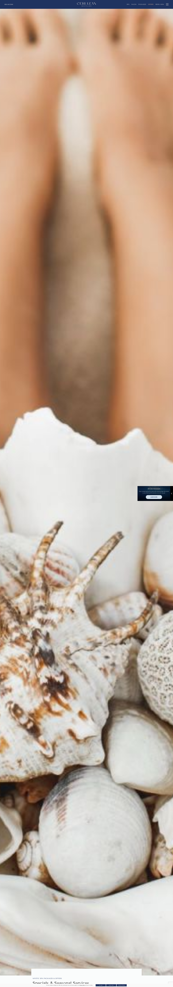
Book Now (160, 4)
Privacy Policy (82, 985)
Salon (133, 4)
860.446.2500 (9, 4)
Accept (100, 985)
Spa (128, 4)
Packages (142, 4)
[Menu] (167, 4)
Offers (151, 4)
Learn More (153, 497)
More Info (111, 985)
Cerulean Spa (86, 4)
